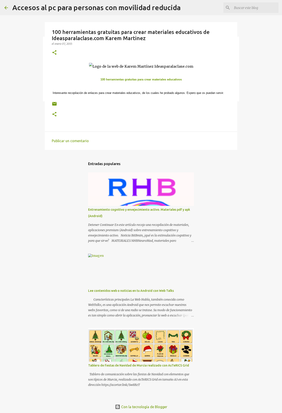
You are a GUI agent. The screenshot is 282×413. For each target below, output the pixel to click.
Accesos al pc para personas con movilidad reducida (96, 7)
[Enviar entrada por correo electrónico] (54, 105)
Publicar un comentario (70, 141)
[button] (54, 53)
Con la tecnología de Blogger (143, 407)
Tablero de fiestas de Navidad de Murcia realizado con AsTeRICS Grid (138, 365)
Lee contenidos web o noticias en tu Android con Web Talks (131, 290)
